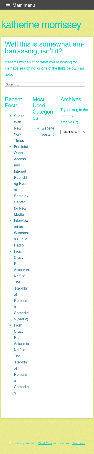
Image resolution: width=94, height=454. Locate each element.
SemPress (78, 443)
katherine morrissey (41, 23)
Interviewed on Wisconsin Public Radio (21, 233)
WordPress (45, 443)
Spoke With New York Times (19, 128)
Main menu (24, 5)
